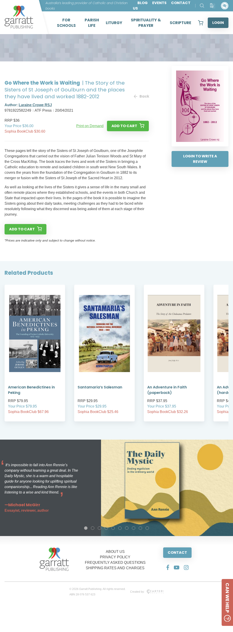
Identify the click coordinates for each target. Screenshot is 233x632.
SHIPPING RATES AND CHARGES (115, 568)
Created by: (137, 591)
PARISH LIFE (92, 22)
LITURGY (114, 22)
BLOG (142, 2)
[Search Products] (202, 5)
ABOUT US (115, 552)
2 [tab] (92, 528)
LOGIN (218, 22)
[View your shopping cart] (200, 22)
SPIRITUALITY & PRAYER (146, 22)
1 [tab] (86, 528)
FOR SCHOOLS (66, 22)
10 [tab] (147, 528)
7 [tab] (126, 528)
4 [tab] (106, 528)
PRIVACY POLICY (115, 557)
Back (144, 96)
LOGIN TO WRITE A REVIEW (200, 159)
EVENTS (159, 2)
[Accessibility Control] (224, 6)
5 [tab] (113, 528)
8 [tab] (133, 528)
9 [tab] (140, 528)
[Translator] (213, 6)
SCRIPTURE (180, 22)
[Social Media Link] (168, 567)
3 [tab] (99, 528)
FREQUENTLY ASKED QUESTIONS (115, 562)
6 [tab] (120, 528)
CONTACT (177, 552)
